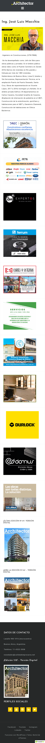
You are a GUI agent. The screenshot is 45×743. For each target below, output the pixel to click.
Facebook (12, 727)
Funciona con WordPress (15, 735)
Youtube (22, 727)
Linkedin (18, 730)
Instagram (33, 727)
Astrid (35, 735)
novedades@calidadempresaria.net (19, 655)
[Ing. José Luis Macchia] (22, 39)
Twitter (27, 730)
